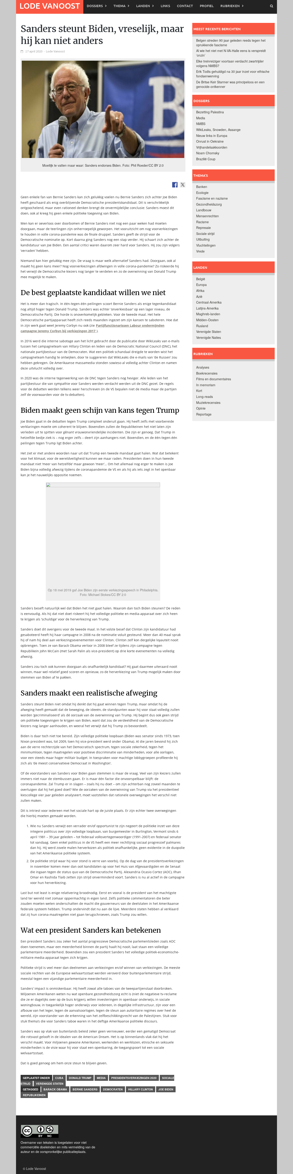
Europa (201, 284)
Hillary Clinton (140, 1089)
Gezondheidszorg (209, 204)
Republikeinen (34, 1095)
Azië (199, 296)
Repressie (203, 227)
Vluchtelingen (206, 245)
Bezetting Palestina (210, 112)
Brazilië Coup (205, 159)
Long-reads (204, 396)
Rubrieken (230, 5)
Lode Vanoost (49, 6)
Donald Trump (80, 1078)
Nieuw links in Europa (211, 135)
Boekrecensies (206, 373)
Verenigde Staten (49, 1084)
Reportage (204, 414)
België (200, 279)
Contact (185, 5)
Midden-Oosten (207, 320)
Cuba (59, 1078)
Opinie (201, 408)
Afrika (200, 290)
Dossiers (95, 5)
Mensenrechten (207, 216)
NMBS (200, 123)
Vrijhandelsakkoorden (211, 147)
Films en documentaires (213, 379)
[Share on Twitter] (182, 185)
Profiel (207, 5)
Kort (199, 390)
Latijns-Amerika (207, 308)
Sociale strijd (205, 233)
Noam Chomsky (207, 153)
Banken (201, 186)
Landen (143, 5)
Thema (119, 5)
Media (101, 1078)
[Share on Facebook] (175, 185)
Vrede (200, 251)
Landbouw (203, 210)
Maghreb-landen (208, 314)
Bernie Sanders (85, 1089)
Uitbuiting (203, 239)
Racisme (202, 222)
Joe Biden (165, 1089)
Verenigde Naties (208, 337)
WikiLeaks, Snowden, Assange (218, 129)
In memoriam (205, 385)
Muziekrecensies (208, 402)
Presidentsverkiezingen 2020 (134, 1078)
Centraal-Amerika (209, 302)
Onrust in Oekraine (210, 141)
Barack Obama (55, 1089)
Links (165, 5)
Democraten (113, 1089)
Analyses (202, 367)
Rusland (202, 325)
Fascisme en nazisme (212, 198)
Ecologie (202, 192)
